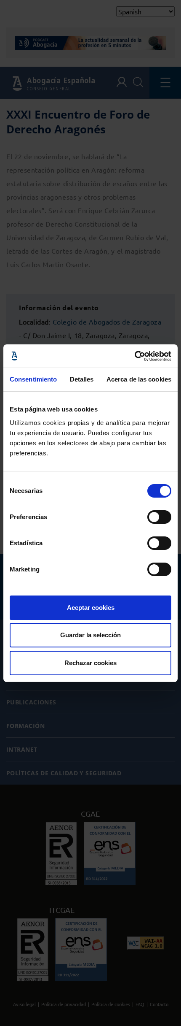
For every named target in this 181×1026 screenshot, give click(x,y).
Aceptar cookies (90, 607)
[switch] (159, 517)
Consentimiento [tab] (33, 379)
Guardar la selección (90, 635)
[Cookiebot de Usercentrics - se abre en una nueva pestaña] (134, 356)
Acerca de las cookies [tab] (138, 379)
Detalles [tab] (82, 379)
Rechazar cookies (90, 662)
